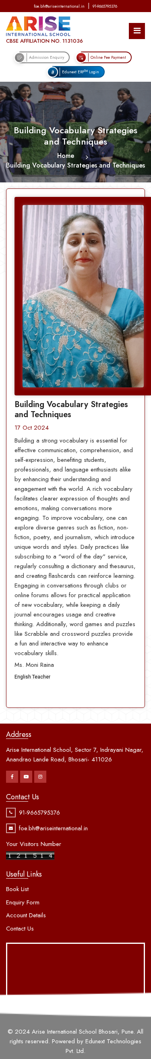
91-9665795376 (105, 6)
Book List (17, 889)
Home (65, 155)
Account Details (26, 915)
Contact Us (20, 928)
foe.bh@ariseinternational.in (59, 6)
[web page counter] (30, 854)
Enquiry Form (22, 902)
